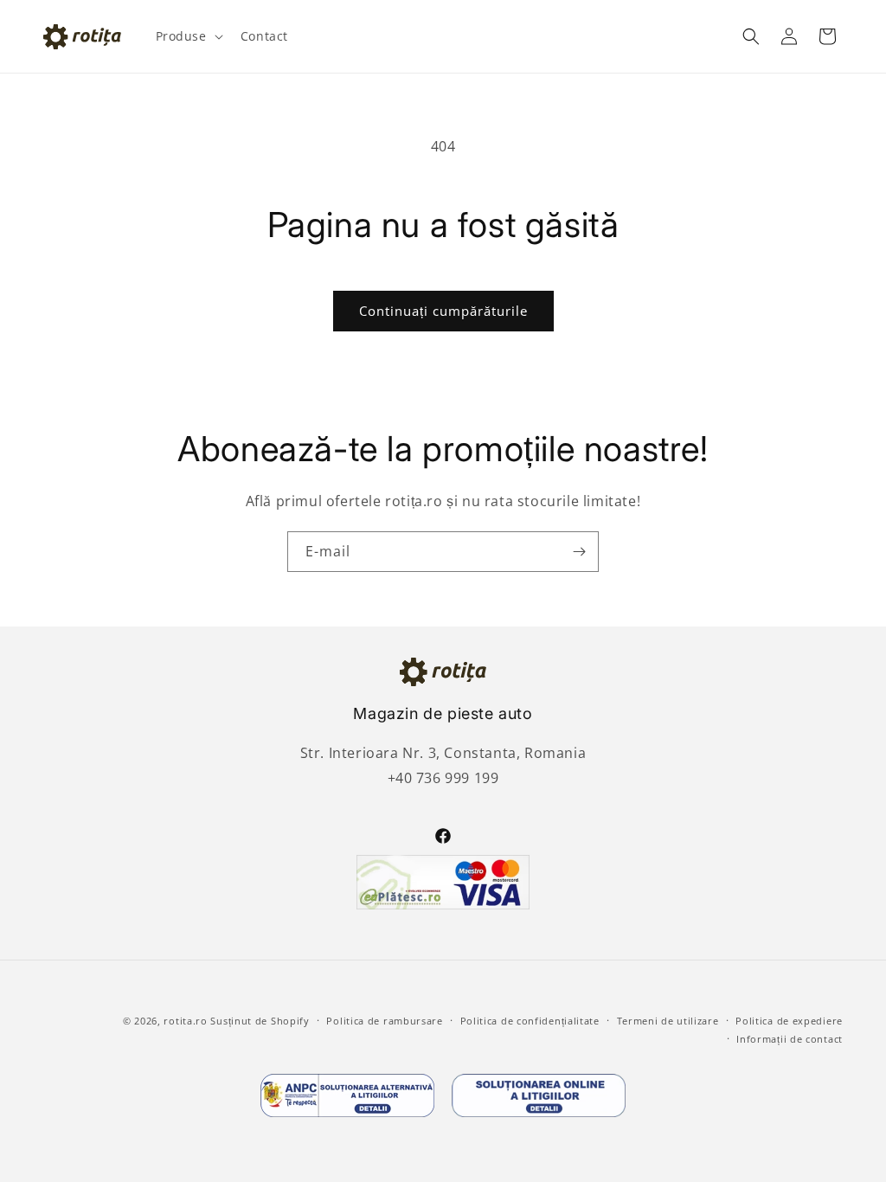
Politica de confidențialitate (530, 1020)
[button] (187, 36)
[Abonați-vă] (579, 551)
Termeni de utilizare (668, 1020)
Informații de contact (789, 1038)
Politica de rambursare (384, 1020)
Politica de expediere (789, 1020)
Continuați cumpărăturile (443, 310)
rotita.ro (185, 1020)
